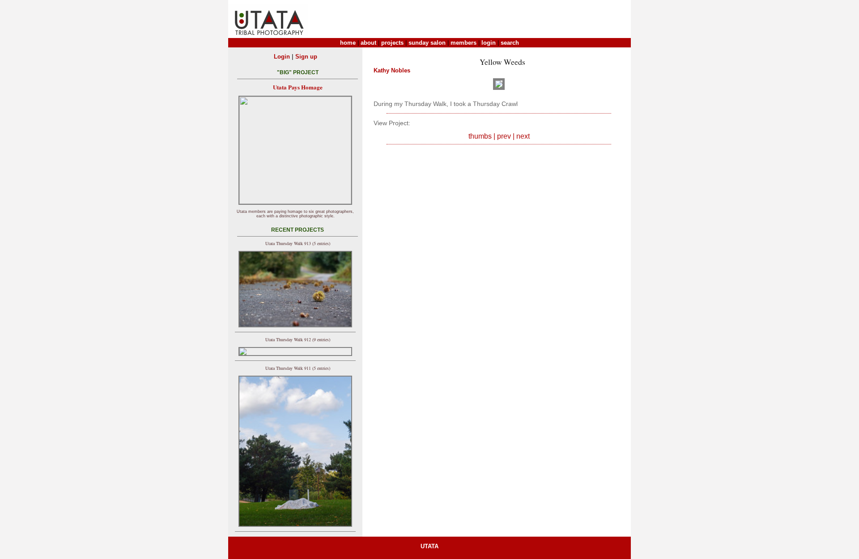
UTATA (429, 546)
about (368, 42)
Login (282, 56)
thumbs (480, 136)
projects (392, 42)
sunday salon (427, 42)
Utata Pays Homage (298, 87)
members (463, 42)
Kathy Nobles (392, 70)
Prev (504, 136)
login (488, 42)
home (348, 42)
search (510, 42)
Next (523, 136)
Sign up (306, 56)
